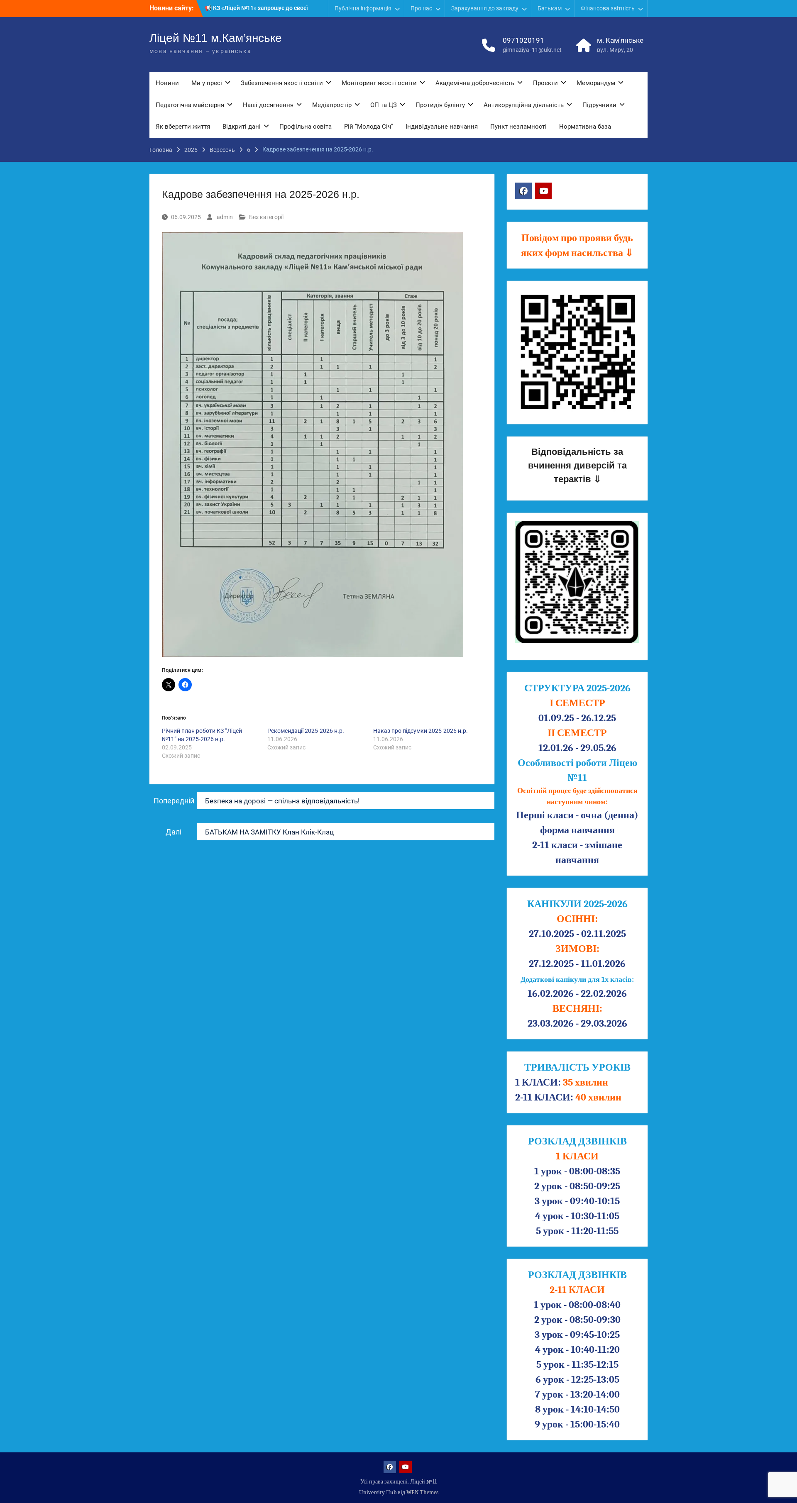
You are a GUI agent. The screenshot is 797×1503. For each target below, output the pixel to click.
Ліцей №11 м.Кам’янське (215, 38)
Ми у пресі (206, 83)
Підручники (599, 105)
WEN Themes (422, 1492)
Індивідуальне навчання (442, 126)
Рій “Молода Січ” (368, 126)
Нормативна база (585, 126)
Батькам (550, 8)
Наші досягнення (268, 105)
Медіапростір (332, 105)
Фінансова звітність (608, 8)
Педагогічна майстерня (190, 105)
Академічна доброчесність (474, 83)
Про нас (421, 8)
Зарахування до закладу (484, 8)
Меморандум (596, 83)
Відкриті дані (241, 126)
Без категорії (266, 217)
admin (225, 217)
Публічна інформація (363, 8)
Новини (167, 83)
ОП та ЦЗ (383, 105)
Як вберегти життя (183, 126)
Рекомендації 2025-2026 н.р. (305, 730)
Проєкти (545, 83)
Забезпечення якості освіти (282, 83)
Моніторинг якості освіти (379, 83)
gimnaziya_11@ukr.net (532, 49)
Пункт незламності (518, 126)
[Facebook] (523, 191)
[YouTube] (543, 191)
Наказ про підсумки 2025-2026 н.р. (420, 730)
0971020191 (523, 40)
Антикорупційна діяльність (524, 105)
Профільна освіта (305, 126)
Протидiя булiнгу (440, 105)
